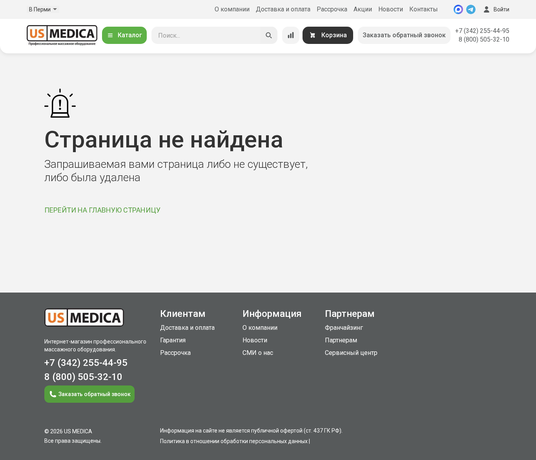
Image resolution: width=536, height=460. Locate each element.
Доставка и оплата (283, 9)
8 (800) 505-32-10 (484, 39)
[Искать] (268, 35)
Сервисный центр (351, 352)
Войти (501, 9)
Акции (363, 9)
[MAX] (458, 9)
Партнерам (341, 340)
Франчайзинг (344, 327)
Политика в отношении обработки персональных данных (234, 441)
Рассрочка (332, 9)
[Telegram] (471, 9)
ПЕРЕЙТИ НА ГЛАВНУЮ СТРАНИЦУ (102, 210)
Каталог (130, 35)
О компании (232, 9)
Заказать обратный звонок (404, 35)
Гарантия (173, 340)
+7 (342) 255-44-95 (482, 31)
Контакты (423, 9)
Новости (390, 9)
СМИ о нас (257, 352)
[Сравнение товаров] (290, 35)
